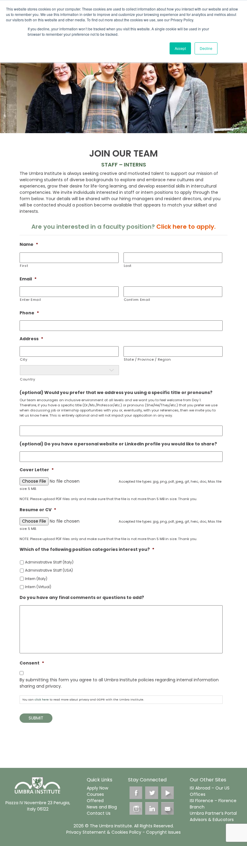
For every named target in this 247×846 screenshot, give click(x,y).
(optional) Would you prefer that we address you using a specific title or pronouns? (116, 392)
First (24, 265)
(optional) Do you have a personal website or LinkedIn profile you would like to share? (118, 444)
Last (128, 265)
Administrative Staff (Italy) (49, 562)
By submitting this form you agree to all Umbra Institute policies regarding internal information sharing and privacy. (119, 683)
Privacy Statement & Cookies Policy (103, 832)
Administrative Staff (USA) (49, 570)
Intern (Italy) (36, 578)
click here (42, 699)
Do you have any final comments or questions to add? (82, 597)
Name (29, 244)
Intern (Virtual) (38, 586)
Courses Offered (95, 797)
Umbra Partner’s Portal (213, 813)
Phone (29, 313)
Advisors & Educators (212, 820)
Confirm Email (137, 299)
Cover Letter (37, 469)
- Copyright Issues (161, 832)
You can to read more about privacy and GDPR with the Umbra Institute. (83, 699)
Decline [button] (206, 48)
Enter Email (30, 299)
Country (27, 379)
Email (28, 279)
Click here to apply (185, 226)
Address (31, 338)
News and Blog (102, 807)
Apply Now (97, 788)
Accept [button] (180, 48)
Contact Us (99, 813)
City (23, 359)
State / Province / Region (147, 359)
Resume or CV (38, 509)
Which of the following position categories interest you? (87, 549)
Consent (32, 663)
